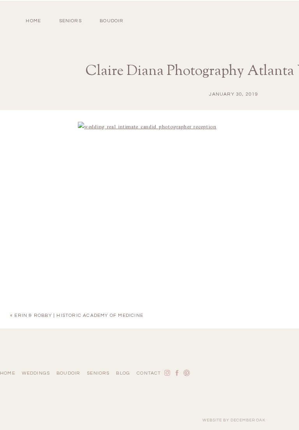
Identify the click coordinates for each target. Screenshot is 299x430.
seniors (98, 373)
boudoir (111, 20)
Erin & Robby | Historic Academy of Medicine (78, 315)
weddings (36, 373)
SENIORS (70, 20)
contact (149, 373)
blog (123, 373)
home (33, 20)
